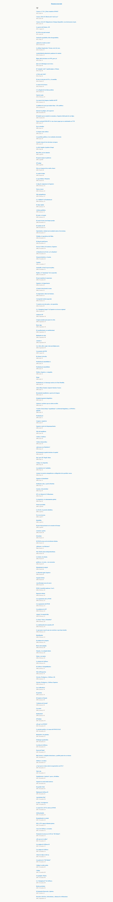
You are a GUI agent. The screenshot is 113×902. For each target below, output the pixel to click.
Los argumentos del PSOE (43, 604)
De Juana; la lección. (41, 356)
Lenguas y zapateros (41, 421)
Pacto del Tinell (40, 750)
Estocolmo (39, 536)
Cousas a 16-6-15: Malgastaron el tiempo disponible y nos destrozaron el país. (56, 22)
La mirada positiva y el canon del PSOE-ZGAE (48, 729)
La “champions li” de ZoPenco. (44, 881)
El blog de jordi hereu (42, 241)
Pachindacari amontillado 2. (43, 361)
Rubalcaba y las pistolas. (42, 734)
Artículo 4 (38, 341)
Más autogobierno (41, 194)
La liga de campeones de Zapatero (45, 184)
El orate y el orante (41, 215)
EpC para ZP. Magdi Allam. (43, 457)
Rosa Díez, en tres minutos (43, 152)
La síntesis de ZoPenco (42, 661)
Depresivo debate (40, 593)
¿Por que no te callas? (41, 839)
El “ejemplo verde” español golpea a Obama (47, 69)
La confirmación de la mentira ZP (45, 625)
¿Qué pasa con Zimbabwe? (43, 447)
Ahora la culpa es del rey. (42, 855)
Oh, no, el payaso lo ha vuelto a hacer (45, 168)
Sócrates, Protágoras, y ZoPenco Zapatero (47, 682)
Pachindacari (39, 416)
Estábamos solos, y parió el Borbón (45, 484)
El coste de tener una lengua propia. (45, 220)
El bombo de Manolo (41, 698)
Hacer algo (39, 325)
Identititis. (39, 520)
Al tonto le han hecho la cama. (44, 288)
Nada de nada (39, 95)
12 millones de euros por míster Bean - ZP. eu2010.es (49, 105)
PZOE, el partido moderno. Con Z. (45, 588)
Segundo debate (40, 578)
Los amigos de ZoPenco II (42, 844)
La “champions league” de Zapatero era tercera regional (50, 309)
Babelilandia (39, 635)
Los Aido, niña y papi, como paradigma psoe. (48, 346)
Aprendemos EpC (41, 797)
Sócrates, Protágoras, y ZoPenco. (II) (45, 677)
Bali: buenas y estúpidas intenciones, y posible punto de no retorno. (53, 755)
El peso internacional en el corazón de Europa (48, 525)
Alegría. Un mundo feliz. (42, 614)
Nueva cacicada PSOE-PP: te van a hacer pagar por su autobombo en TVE (55, 121)
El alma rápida (40, 205)
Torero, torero (39, 189)
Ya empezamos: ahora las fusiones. (45, 294)
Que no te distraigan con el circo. (44, 64)
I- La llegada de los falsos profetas (45, 90)
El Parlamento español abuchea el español (47, 452)
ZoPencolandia (40, 813)
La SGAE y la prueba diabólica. (44, 510)
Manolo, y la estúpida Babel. (43, 651)
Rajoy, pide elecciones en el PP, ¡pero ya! (46, 58)
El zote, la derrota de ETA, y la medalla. (46, 79)
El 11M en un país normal (43, 32)
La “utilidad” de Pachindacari (44, 199)
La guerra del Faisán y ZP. (43, 27)
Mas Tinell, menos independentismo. (45, 552)
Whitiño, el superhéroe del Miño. (44, 236)
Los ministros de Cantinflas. (43, 468)
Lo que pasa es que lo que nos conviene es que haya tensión (51, 630)
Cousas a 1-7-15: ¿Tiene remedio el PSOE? (47, 11)
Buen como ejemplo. (41, 646)
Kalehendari (39, 714)
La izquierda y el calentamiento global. (46, 499)
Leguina (38, 262)
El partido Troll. (40, 787)
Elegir (37, 377)
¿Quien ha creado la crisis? (43, 43)
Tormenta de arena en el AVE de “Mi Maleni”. (48, 834)
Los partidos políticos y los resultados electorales (48, 137)
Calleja (38, 870)
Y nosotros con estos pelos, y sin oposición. (47, 304)
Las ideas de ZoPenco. (42, 745)
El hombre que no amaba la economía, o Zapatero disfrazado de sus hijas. (55, 116)
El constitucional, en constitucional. (45, 330)
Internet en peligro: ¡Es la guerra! (45, 111)
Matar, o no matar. (41, 656)
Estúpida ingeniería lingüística (44, 398)
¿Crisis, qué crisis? (41, 74)
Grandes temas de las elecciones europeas (47, 142)
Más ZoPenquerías (41, 672)
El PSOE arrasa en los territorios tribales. (47, 541)
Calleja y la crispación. (42, 463)
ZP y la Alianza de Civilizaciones (44, 494)
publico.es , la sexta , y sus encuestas (45, 562)
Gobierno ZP (39, 314)
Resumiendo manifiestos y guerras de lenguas (48, 393)
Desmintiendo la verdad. (42, 818)
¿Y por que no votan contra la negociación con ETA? (49, 766)
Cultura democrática (41, 442)
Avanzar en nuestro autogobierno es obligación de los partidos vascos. (54, 473)
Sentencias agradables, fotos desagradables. (47, 37)
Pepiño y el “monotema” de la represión (46, 273)
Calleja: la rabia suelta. (42, 865)
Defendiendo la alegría (42, 567)
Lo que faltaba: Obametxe (43, 179)
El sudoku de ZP (40, 226)
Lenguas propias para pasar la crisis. (45, 320)
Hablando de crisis (41, 335)
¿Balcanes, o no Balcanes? (43, 546)
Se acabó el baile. (40, 173)
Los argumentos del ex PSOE (43, 599)
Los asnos (38, 708)
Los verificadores (40, 687)
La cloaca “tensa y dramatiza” (44, 619)
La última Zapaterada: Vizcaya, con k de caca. (48, 48)
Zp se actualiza (40, 126)
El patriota (39, 693)
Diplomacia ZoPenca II (42, 792)
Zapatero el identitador (42, 478)
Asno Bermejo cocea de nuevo (43, 583)
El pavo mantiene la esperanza (44, 278)
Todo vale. (38, 771)
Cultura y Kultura (41, 437)
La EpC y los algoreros (42, 802)
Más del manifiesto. (41, 431)
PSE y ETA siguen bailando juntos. (45, 823)
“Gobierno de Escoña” (42, 703)
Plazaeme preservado (56, 4)
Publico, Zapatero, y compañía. (44, 372)
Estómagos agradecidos (42, 740)
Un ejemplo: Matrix (41, 876)
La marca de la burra (41, 84)
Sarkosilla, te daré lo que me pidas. (45, 267)
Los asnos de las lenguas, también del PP (46, 100)
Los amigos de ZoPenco (42, 849)
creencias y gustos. (41, 531)
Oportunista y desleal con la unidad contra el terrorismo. (51, 231)
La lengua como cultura (42, 131)
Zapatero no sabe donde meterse (44, 781)
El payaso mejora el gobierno (43, 158)
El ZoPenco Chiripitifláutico (43, 666)
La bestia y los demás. (41, 557)
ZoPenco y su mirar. (41, 761)
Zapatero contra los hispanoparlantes (46, 426)
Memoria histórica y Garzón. (43, 257)
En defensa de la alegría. (42, 640)
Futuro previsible (40, 504)
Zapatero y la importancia (43, 283)
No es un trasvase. (40, 515)
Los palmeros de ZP (41, 609)
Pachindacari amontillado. (43, 367)
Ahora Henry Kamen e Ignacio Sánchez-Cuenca (48, 388)
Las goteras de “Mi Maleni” (43, 860)
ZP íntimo (38, 719)
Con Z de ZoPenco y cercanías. (44, 829)
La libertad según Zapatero (43, 572)
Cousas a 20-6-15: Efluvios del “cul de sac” (47, 17)
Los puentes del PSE (41, 351)
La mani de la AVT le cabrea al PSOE (46, 808)
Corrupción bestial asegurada (44, 299)
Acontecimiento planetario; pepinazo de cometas (48, 53)
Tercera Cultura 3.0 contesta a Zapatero (46, 246)
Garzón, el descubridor (42, 489)
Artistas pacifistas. (41, 210)
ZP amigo (38, 163)
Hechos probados (40, 886)
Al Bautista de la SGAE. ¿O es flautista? (46, 252)
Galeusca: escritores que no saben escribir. (47, 403)
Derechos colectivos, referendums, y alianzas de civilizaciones (52, 896)
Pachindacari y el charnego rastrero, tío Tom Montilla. (50, 382)
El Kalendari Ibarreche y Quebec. (45, 891)
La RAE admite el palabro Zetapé (45, 147)
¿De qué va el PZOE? (41, 724)
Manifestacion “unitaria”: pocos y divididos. (47, 776)
